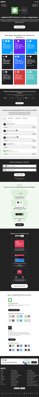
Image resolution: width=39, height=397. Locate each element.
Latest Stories (29, 370)
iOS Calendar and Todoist (14, 382)
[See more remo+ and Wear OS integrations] (11, 350)
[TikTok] (35, 393)
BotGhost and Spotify (14, 378)
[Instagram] (28, 393)
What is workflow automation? (31, 376)
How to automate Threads (31, 382)
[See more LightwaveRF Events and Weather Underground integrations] (11, 320)
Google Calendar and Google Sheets (16, 375)
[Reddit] (37, 393)
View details (5, 127)
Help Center (2, 378)
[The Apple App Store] (16, 388)
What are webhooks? (30, 379)
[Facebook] (24, 393)
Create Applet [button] (19, 174)
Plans (1, 382)
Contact (15, 393)
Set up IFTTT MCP (19, 103)
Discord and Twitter (14, 385)
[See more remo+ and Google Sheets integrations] (19, 346)
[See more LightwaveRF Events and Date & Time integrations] (27, 316)
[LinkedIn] (26, 393)
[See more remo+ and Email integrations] (27, 346)
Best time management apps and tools (32, 375)
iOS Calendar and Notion (14, 373)
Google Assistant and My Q (15, 376)
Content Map (2, 379)
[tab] (4, 118)
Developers (2, 393)
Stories (2, 373)
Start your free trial (19, 286)
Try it (34, 127)
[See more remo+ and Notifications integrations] (19, 350)
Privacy (18, 393)
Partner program (11, 393)
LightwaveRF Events (10, 17)
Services (2, 372)
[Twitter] (33, 393)
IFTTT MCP (2, 376)
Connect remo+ (12, 339)
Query (8, 131)
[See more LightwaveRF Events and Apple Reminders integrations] (27, 320)
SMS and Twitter (13, 379)
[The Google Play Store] (22, 388)
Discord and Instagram (14, 372)
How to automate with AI (30, 372)
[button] (37, 2)
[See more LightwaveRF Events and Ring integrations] (19, 320)
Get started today (19, 27)
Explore (2, 370)
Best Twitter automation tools (31, 373)
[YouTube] (30, 393)
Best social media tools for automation (32, 385)
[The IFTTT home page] (3, 2)
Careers (6, 393)
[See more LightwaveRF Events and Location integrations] (19, 316)
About (21, 393)
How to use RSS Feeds (30, 378)
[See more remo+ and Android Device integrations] (11, 346)
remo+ (24, 17)
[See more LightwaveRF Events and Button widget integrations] (11, 316)
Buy (8, 307)
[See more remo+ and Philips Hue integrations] (27, 350)
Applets (2, 375)
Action (8, 151)
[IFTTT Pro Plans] (16, 130)
